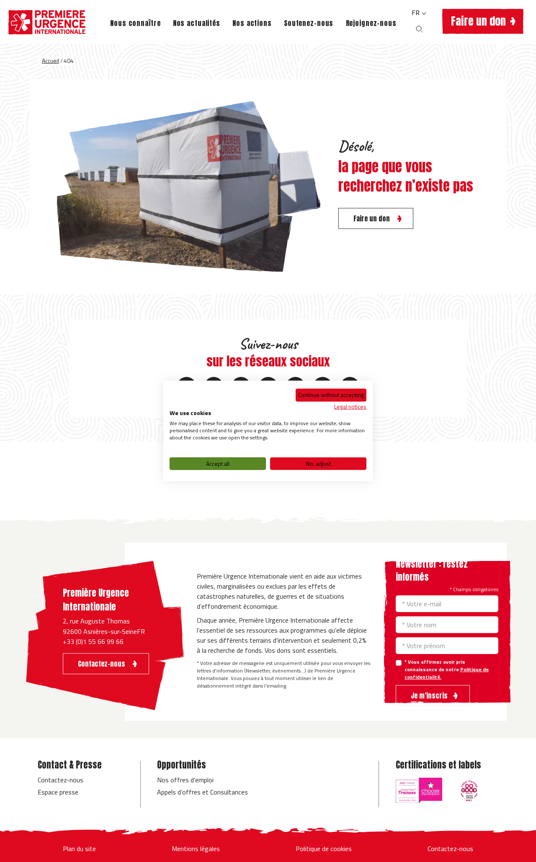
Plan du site (79, 849)
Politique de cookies (324, 849)
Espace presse (58, 792)
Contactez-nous (60, 780)
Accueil (50, 60)
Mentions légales (196, 849)
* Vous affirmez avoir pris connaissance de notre (447, 669)
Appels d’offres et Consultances (202, 792)
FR (416, 13)
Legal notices (350, 406)
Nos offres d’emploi (185, 780)
